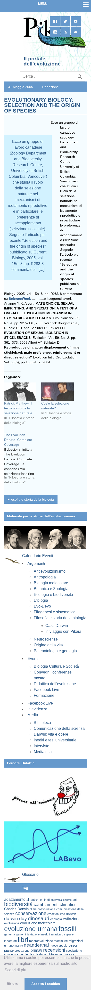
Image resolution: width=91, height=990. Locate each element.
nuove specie (58, 945)
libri (23, 939)
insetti (44, 934)
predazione (22, 950)
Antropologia (45, 577)
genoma (9, 934)
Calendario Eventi (37, 556)
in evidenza (37, 709)
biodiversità (18, 904)
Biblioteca (42, 723)
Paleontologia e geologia (55, 651)
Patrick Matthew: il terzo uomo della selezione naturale (18, 408)
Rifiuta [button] (12, 984)
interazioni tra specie (61, 934)
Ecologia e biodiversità (53, 594)
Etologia (41, 600)
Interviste (41, 746)
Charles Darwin (16, 909)
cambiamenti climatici (54, 904)
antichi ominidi (40, 899)
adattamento (14, 899)
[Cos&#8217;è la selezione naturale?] (57, 391)
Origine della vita (48, 645)
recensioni (54, 950)
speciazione (74, 950)
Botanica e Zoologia (51, 589)
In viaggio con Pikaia (63, 631)
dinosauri (38, 918)
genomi (21, 934)
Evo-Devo (42, 606)
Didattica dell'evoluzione (55, 684)
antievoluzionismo (61, 899)
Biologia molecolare (51, 583)
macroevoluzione (41, 941)
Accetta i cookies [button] (45, 984)
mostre (19, 945)
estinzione (72, 919)
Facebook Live (46, 690)
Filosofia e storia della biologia (31, 499)
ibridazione (33, 934)
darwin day (15, 918)
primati (36, 950)
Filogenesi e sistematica (54, 612)
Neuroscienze (46, 639)
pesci (72, 945)
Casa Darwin (56, 626)
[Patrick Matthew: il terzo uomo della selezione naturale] (20, 391)
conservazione (30, 913)
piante (9, 950)
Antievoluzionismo (50, 571)
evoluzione (11, 923)
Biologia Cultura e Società (56, 666)
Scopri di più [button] (15, 970)
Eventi (32, 659)
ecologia (56, 919)
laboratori (10, 940)
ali (28, 899)
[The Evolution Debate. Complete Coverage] (22, 460)
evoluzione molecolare (38, 923)
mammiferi (61, 941)
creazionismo (56, 914)
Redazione (50, 87)
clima (33, 909)
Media (32, 715)
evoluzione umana (31, 929)
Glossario (30, 874)
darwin (71, 914)
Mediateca (43, 752)
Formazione (44, 695)
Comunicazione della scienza (59, 728)
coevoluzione (46, 909)
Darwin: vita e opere (51, 734)
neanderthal (36, 945)
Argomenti (36, 563)
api (75, 899)
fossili (67, 929)
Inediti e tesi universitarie (55, 740)
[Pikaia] (54, 47)
